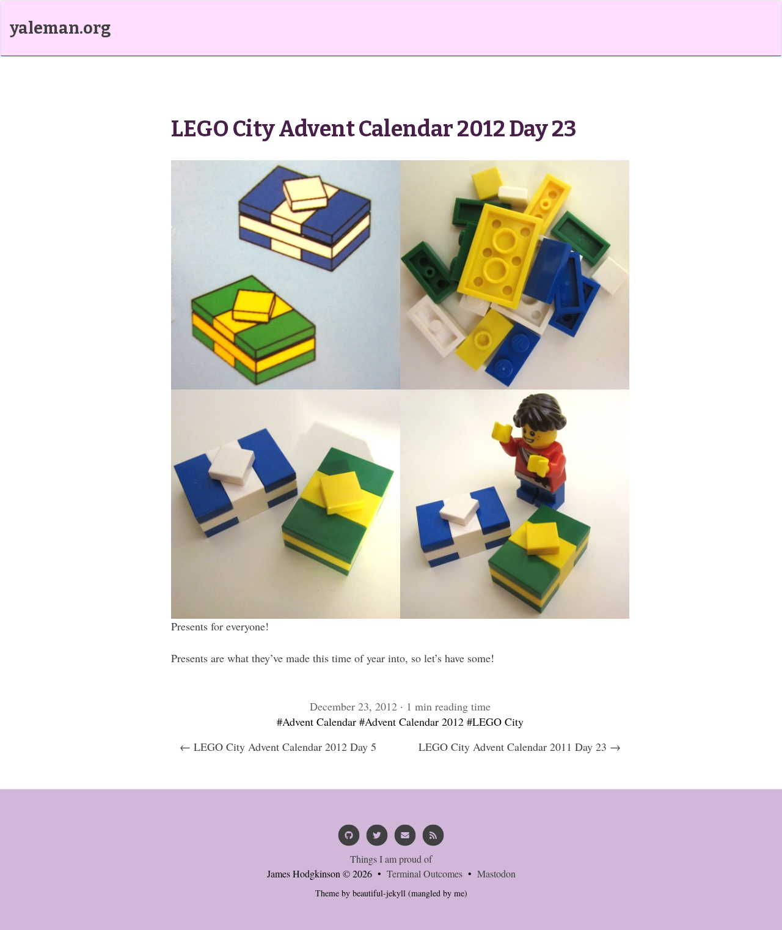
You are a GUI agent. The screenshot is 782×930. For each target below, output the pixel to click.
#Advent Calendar (316, 721)
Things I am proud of (391, 858)
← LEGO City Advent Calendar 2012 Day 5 (278, 746)
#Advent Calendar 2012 (411, 721)
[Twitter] (377, 839)
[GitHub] (349, 839)
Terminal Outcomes (424, 873)
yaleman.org (60, 28)
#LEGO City (495, 721)
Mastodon (496, 873)
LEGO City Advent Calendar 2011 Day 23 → (519, 746)
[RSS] (433, 839)
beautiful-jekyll (379, 893)
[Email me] (405, 839)
